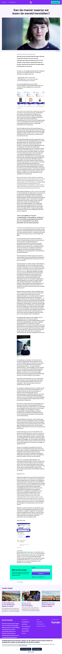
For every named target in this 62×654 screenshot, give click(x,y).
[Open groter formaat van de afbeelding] (31, 99)
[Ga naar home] (31, 2)
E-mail (33, 567)
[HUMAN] (56, 622)
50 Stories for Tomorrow (28, 553)
